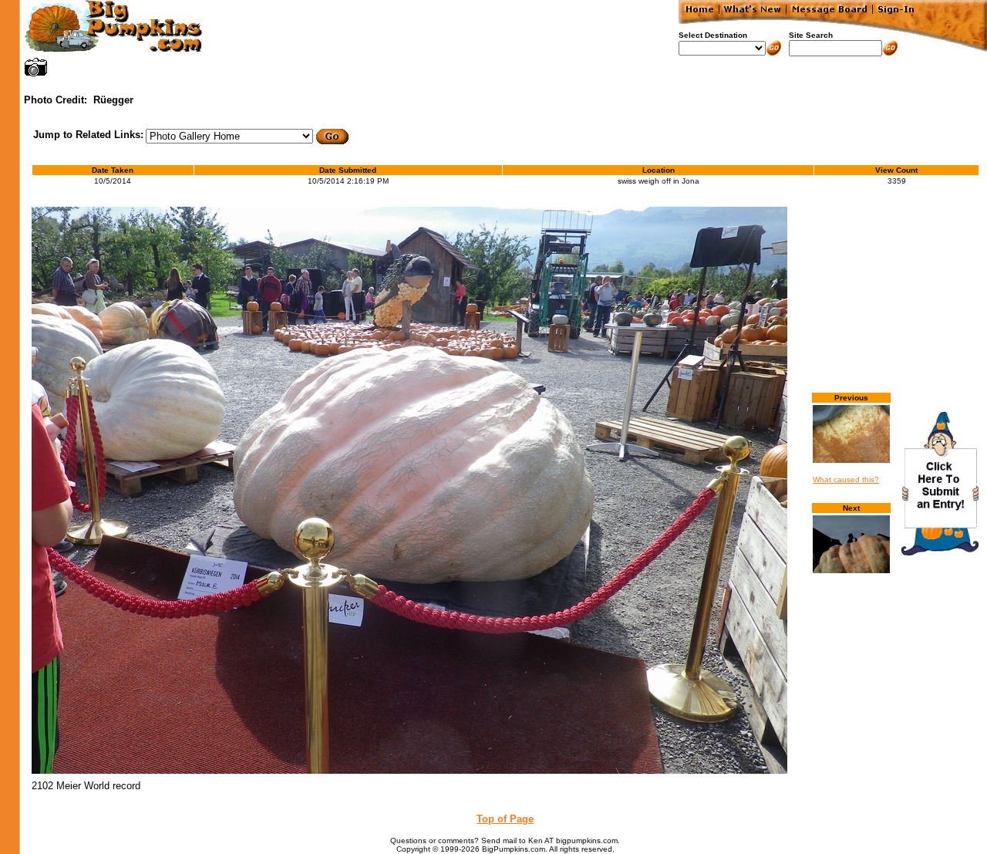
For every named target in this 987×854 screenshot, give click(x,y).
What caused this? (846, 479)
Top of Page (505, 819)
